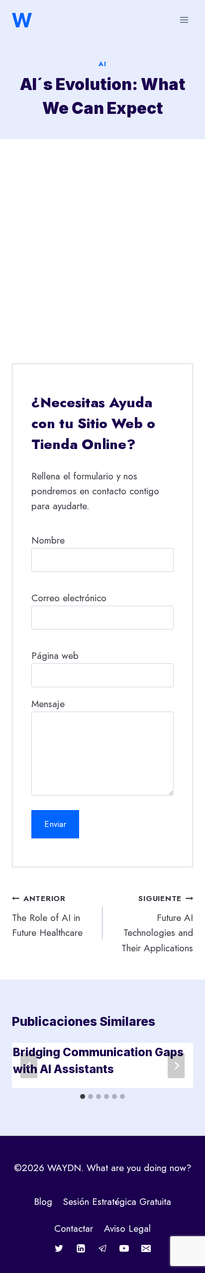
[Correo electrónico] (145, 1248)
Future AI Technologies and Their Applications (157, 924)
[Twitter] (59, 1248)
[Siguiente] (176, 1065)
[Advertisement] (102, 246)
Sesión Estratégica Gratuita (117, 1201)
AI (102, 64)
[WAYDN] (22, 20)
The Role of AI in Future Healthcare (47, 916)
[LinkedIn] (80, 1248)
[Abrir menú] (184, 19)
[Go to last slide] (28, 1065)
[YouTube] (124, 1248)
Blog (43, 1201)
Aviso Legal (127, 1228)
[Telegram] (102, 1248)
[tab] (82, 1096)
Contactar (73, 1228)
